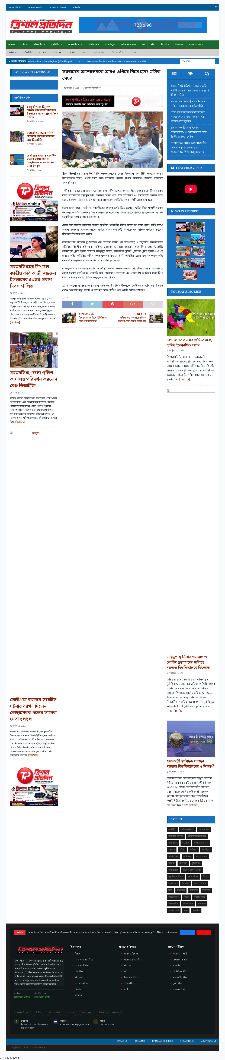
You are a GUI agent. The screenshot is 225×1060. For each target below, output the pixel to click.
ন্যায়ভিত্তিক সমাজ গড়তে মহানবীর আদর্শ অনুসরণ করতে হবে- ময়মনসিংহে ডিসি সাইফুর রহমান (188, 147)
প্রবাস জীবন (193, 876)
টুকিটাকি (196, 863)
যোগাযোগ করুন (180, 960)
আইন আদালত (128, 44)
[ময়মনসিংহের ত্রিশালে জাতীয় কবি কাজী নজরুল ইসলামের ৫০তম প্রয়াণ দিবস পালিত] (17, 110)
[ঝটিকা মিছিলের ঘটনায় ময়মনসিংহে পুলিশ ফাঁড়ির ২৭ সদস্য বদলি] (190, 275)
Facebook (188, 932)
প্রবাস (134, 52)
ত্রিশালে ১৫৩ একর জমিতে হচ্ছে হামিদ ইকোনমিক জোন (189, 342)
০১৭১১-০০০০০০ (107, 1024)
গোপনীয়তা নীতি (180, 971)
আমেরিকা (173, 843)
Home (11, 44)
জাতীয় (24, 44)
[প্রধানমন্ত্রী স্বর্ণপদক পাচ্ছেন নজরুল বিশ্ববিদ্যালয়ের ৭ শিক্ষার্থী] (191, 739)
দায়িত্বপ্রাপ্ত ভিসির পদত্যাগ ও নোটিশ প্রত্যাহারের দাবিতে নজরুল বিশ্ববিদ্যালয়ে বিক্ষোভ (188, 662)
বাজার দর (172, 883)
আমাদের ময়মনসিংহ (35, 7)
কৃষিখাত (193, 849)
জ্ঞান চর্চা (183, 863)
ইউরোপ (185, 843)
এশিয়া (182, 849)
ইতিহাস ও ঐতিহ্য (118, 52)
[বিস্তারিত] (15, 322)
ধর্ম (143, 44)
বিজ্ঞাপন (176, 965)
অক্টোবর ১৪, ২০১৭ (176, 350)
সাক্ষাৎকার (188, 903)
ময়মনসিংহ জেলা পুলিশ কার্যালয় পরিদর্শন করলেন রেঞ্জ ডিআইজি (40, 136)
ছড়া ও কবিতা (202, 856)
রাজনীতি (38, 44)
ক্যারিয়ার (12, 52)
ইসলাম (171, 849)
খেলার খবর (93, 44)
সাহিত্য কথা (57, 52)
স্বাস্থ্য (152, 44)
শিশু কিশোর (199, 897)
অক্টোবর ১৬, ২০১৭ (176, 771)
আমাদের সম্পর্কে (180, 954)
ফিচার (206, 876)
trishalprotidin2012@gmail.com (74, 1024)
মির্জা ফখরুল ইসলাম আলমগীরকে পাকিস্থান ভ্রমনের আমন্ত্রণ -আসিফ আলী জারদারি (108, 61)
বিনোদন (179, 44)
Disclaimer (139, 1041)
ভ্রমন (84, 52)
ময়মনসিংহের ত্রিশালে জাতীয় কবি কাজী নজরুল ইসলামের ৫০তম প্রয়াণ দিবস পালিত (42, 112)
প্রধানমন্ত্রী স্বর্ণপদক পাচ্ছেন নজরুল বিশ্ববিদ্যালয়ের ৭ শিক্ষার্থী (190, 764)
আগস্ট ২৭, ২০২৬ (35, 170)
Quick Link (195, 44)
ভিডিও (38, 1012)
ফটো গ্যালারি (54, 1012)
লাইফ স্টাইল (27, 52)
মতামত (71, 1012)
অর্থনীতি (55, 44)
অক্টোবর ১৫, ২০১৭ (176, 673)
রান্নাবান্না (42, 52)
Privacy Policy (187, 1041)
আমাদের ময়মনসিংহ (133, 960)
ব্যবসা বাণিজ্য (200, 883)
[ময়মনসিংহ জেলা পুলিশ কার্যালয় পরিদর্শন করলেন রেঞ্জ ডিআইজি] (17, 136)
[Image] (216, 7)
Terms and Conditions (162, 1041)
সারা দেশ (202, 903)
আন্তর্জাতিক (73, 44)
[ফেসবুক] (210, 7)
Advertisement (208, 1041)
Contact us (122, 1041)
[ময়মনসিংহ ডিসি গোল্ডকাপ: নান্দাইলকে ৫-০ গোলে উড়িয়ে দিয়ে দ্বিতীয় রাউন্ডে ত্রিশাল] (198, 239)
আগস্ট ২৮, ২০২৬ (36, 121)
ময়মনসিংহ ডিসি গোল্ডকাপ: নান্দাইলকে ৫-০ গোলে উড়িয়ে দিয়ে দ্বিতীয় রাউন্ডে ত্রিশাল (189, 132)
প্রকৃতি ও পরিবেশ (99, 52)
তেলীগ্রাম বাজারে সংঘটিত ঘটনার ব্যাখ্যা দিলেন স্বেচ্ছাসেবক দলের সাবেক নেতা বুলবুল (41, 161)
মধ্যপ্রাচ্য (181, 890)
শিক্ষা (164, 44)
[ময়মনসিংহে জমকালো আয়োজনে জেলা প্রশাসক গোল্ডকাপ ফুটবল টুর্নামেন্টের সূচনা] (198, 263)
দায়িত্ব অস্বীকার (179, 989)
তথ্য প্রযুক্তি (110, 44)
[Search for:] (197, 61)
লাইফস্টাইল (129, 983)
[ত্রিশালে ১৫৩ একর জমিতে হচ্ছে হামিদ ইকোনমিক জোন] (191, 317)
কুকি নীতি (177, 983)
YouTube (203, 932)
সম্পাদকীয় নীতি (180, 977)
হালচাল (72, 52)
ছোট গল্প (187, 856)
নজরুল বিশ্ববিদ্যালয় (58, 7)
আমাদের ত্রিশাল (15, 7)
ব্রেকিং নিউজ (22, 1012)
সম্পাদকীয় (76, 7)
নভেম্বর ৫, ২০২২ (73, 88)
